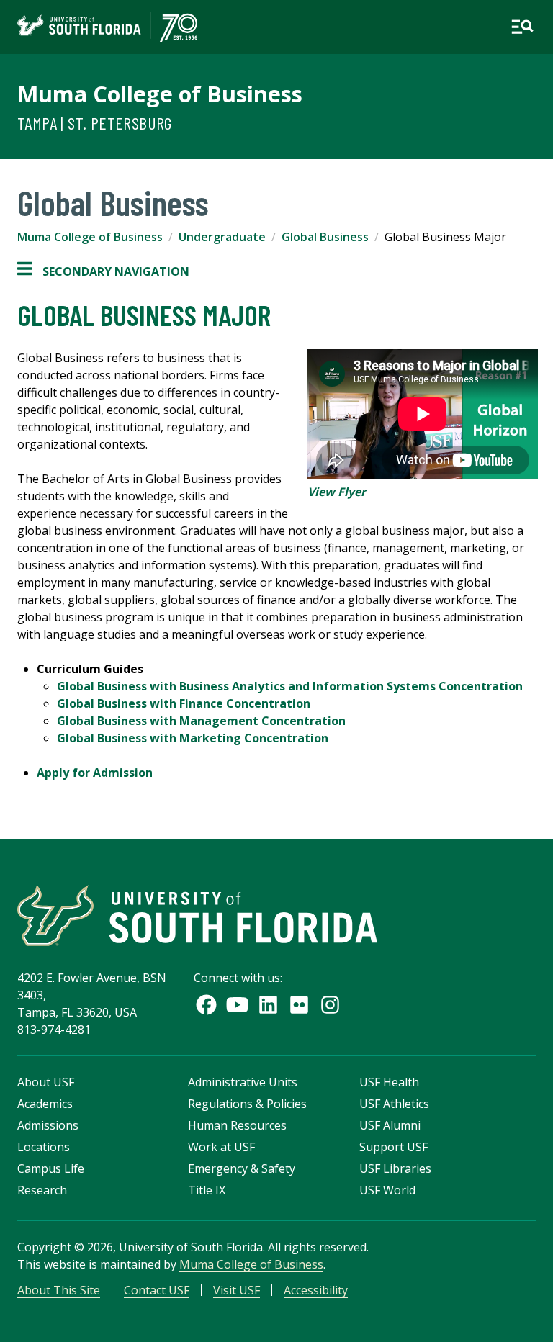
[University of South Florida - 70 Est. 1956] (107, 27)
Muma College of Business (159, 93)
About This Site (58, 1290)
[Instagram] (330, 1004)
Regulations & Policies (247, 1104)
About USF (45, 1082)
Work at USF (221, 1147)
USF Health (389, 1082)
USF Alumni (390, 1125)
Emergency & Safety (241, 1168)
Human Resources (237, 1125)
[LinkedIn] (268, 1004)
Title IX (206, 1190)
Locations (43, 1147)
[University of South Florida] (197, 915)
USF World (387, 1190)
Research (42, 1190)
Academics (45, 1104)
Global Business (325, 237)
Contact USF (156, 1290)
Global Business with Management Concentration (201, 721)
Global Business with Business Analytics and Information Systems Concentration (290, 686)
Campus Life (50, 1168)
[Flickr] (299, 1004)
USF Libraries (395, 1168)
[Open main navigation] (522, 26)
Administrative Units (242, 1082)
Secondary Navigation (103, 272)
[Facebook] (206, 1004)
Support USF (393, 1147)
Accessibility (316, 1290)
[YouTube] (237, 1004)
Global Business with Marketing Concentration (192, 738)
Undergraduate (222, 237)
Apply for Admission (95, 772)
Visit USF (236, 1290)
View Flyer (336, 492)
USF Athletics (394, 1104)
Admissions (47, 1125)
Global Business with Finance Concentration (183, 703)
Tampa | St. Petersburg (94, 122)
